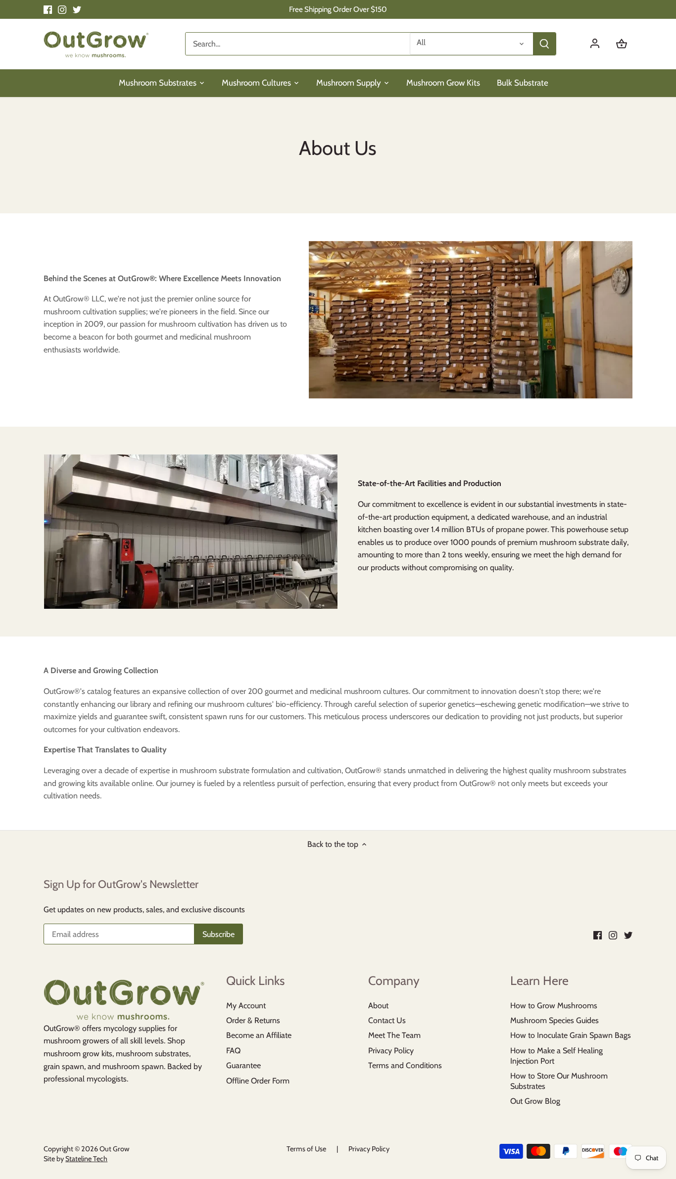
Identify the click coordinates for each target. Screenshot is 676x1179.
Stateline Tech (86, 1158)
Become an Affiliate (258, 1035)
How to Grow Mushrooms (553, 1005)
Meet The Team (394, 1035)
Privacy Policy (391, 1050)
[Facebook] (48, 9)
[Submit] (544, 44)
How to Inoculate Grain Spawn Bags (570, 1035)
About (378, 1005)
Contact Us (387, 1020)
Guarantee (243, 1065)
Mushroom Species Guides (554, 1020)
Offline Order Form (258, 1080)
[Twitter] (77, 9)
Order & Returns (253, 1020)
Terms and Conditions (405, 1065)
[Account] (600, 43)
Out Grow (114, 1148)
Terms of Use (306, 1148)
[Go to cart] (622, 43)
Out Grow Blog (535, 1101)
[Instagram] (62, 9)
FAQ (233, 1050)
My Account (246, 1005)
